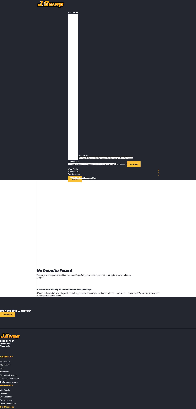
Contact (134, 164)
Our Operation (100, 158)
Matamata (5, 346)
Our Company (112, 158)
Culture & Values (74, 164)
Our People (83, 158)
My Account (122, 164)
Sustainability (100, 164)
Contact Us (7, 315)
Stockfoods (79, 178)
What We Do (73, 12)
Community (111, 164)
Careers (91, 158)
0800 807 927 (7, 341)
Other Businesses (125, 158)
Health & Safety (88, 164)
